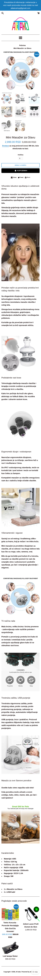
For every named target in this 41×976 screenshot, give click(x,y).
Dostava (5, 146)
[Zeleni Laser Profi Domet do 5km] (31, 913)
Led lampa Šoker (10, 956)
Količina (20, 155)
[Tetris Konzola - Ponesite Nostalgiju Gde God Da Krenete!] (10, 912)
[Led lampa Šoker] (10, 948)
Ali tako (18, 972)
